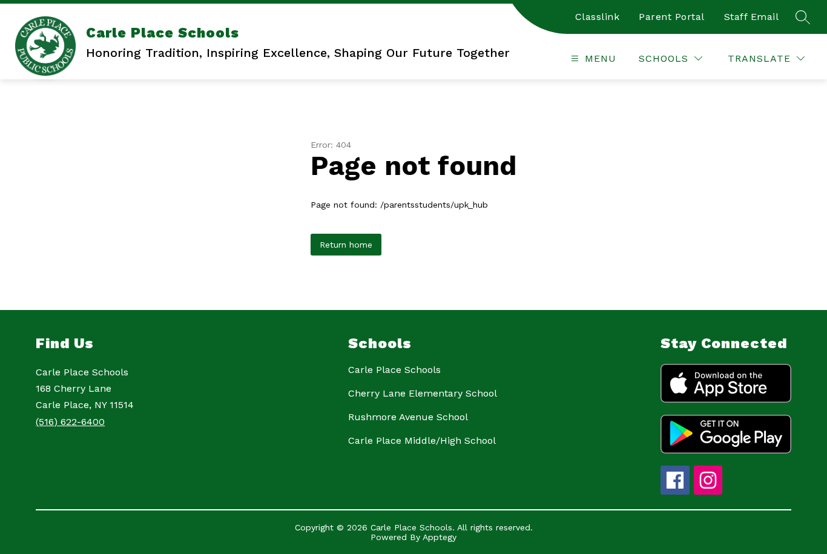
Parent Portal (672, 16)
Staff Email (751, 16)
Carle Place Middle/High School (422, 440)
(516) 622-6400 (70, 421)
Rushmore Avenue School (408, 417)
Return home (346, 244)
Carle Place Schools (394, 369)
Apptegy (439, 537)
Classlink (597, 16)
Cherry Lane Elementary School (422, 393)
